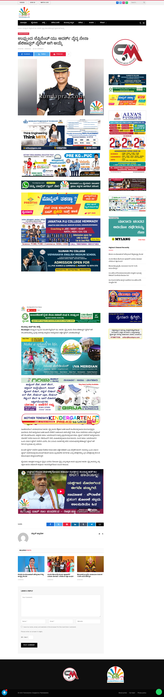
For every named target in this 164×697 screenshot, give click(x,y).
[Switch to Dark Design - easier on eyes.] (140, 23)
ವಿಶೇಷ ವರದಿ (55, 22)
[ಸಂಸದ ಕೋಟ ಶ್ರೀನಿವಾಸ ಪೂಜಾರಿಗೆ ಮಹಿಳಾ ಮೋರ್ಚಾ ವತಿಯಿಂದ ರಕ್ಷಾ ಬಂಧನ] (60, 564)
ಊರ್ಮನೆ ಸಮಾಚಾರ (23, 34)
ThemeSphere (44, 693)
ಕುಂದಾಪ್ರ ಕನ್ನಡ (69, 22)
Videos (22, 3)
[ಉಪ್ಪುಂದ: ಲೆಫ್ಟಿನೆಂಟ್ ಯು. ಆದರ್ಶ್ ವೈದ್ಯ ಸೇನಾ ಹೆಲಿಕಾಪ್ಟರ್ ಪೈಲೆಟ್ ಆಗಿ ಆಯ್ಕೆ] (61, 87)
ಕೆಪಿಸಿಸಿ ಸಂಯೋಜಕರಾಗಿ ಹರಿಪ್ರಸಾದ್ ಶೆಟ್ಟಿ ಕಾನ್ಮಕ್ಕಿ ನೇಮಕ (31, 576)
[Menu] (143, 22)
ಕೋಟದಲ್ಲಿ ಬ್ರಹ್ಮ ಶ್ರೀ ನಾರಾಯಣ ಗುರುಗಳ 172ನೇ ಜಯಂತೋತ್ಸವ (89, 576)
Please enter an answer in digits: (32, 632)
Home (20, 28)
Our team (132, 693)
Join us (32, 3)
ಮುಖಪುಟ (23, 22)
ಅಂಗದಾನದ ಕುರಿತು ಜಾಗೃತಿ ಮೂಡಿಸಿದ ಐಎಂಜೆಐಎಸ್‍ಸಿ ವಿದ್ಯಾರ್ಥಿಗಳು (125, 281)
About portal (123, 693)
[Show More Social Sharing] (68, 54)
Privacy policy (142, 693)
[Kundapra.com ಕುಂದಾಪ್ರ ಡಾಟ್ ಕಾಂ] (24, 12)
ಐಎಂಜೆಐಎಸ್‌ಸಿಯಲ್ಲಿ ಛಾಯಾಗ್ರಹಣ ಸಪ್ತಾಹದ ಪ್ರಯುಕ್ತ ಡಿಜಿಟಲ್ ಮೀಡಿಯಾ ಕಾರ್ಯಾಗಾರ (125, 274)
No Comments (39, 49)
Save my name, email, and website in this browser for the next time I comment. (49, 627)
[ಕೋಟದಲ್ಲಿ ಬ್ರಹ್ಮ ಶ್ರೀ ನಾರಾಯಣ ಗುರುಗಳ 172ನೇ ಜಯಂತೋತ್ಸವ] (90, 564)
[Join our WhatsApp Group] (159, 692)
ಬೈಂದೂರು (34, 22)
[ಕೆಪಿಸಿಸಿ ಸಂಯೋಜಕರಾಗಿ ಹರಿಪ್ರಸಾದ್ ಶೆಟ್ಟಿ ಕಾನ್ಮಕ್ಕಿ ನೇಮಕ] (31, 564)
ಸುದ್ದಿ (43, 22)
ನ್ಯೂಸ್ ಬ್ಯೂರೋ (37, 534)
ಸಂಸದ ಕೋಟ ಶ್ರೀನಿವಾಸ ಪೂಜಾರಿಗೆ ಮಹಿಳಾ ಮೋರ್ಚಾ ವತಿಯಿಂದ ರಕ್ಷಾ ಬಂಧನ (60, 576)
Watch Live (45, 3)
